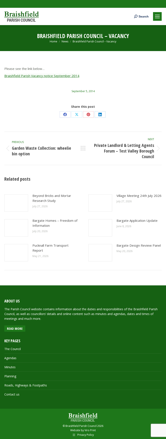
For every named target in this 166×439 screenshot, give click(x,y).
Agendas (10, 358)
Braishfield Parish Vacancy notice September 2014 (41, 76)
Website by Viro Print (83, 430)
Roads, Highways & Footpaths (25, 385)
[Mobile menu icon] (157, 16)
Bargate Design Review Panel (139, 245)
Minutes (10, 367)
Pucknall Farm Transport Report (50, 247)
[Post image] (16, 203)
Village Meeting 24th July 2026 (139, 195)
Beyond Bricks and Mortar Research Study (51, 198)
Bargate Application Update (137, 220)
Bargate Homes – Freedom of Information (54, 223)
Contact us (11, 394)
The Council (12, 349)
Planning (10, 376)
